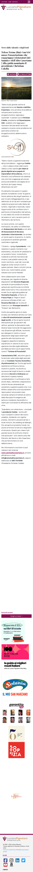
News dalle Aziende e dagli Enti (15, 47)
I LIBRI (9, 2)
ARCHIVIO (15, 2)
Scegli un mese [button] (15, 616)
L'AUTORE (4, 2)
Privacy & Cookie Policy (9, 849)
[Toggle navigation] (29, 2)
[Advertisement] (16, 28)
